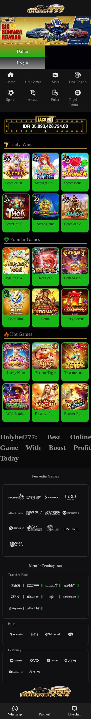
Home (10, 82)
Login (22, 62)
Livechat (74, 714)
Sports (10, 100)
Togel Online (74, 102)
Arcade (33, 100)
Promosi (45, 714)
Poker (55, 100)
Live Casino (77, 82)
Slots (55, 82)
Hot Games (33, 82)
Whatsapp (15, 714)
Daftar (23, 51)
